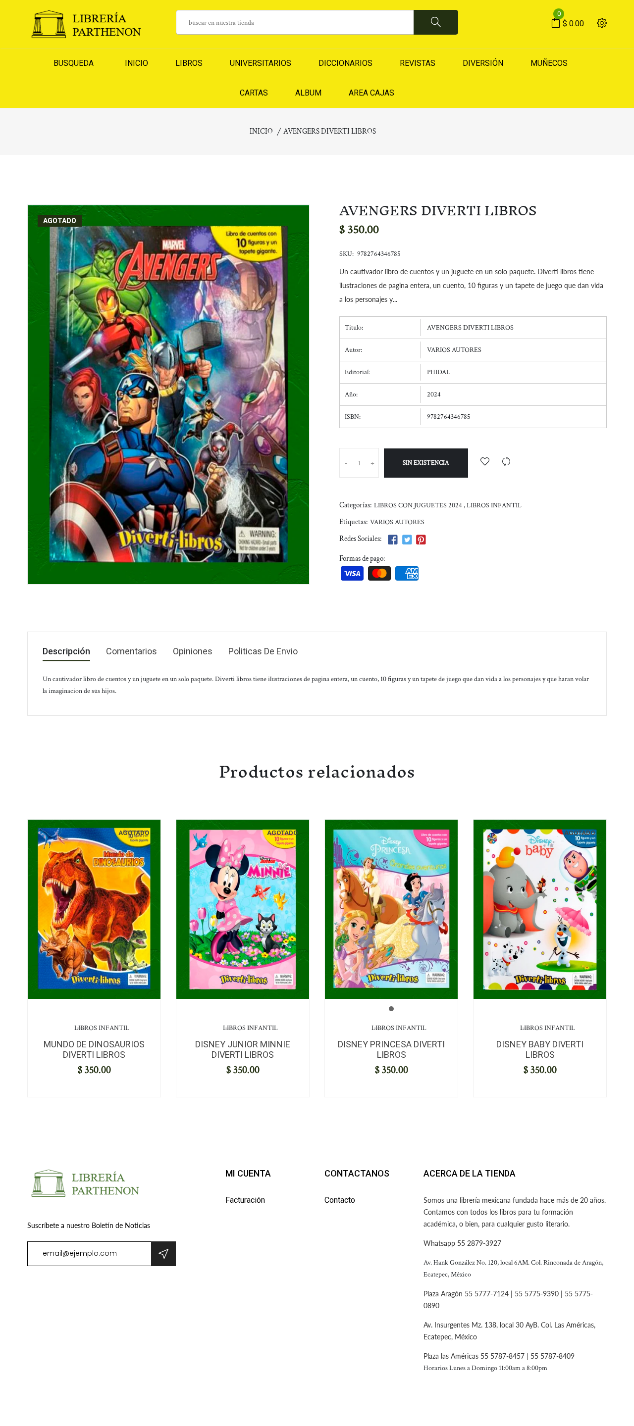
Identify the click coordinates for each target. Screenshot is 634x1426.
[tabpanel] (94, 909)
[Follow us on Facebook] (392, 540)
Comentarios (131, 651)
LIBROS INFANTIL (494, 505)
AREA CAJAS (371, 93)
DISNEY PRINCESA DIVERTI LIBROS (391, 1049)
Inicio (261, 131)
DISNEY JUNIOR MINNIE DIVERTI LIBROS (242, 1049)
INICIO (134, 63)
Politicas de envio (263, 651)
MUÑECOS (549, 63)
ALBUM (308, 93)
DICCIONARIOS (345, 63)
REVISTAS (417, 63)
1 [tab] (391, 1008)
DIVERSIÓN (483, 63)
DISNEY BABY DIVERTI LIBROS (539, 1049)
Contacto (339, 1200)
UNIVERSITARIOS (260, 63)
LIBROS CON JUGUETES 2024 (418, 505)
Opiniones (192, 651)
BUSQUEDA (73, 63)
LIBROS (189, 63)
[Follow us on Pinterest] (421, 540)
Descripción (66, 651)
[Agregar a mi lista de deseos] (484, 462)
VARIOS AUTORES (397, 522)
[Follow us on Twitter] (406, 540)
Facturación (245, 1200)
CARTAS (254, 93)
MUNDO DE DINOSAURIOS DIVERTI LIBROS (94, 1049)
